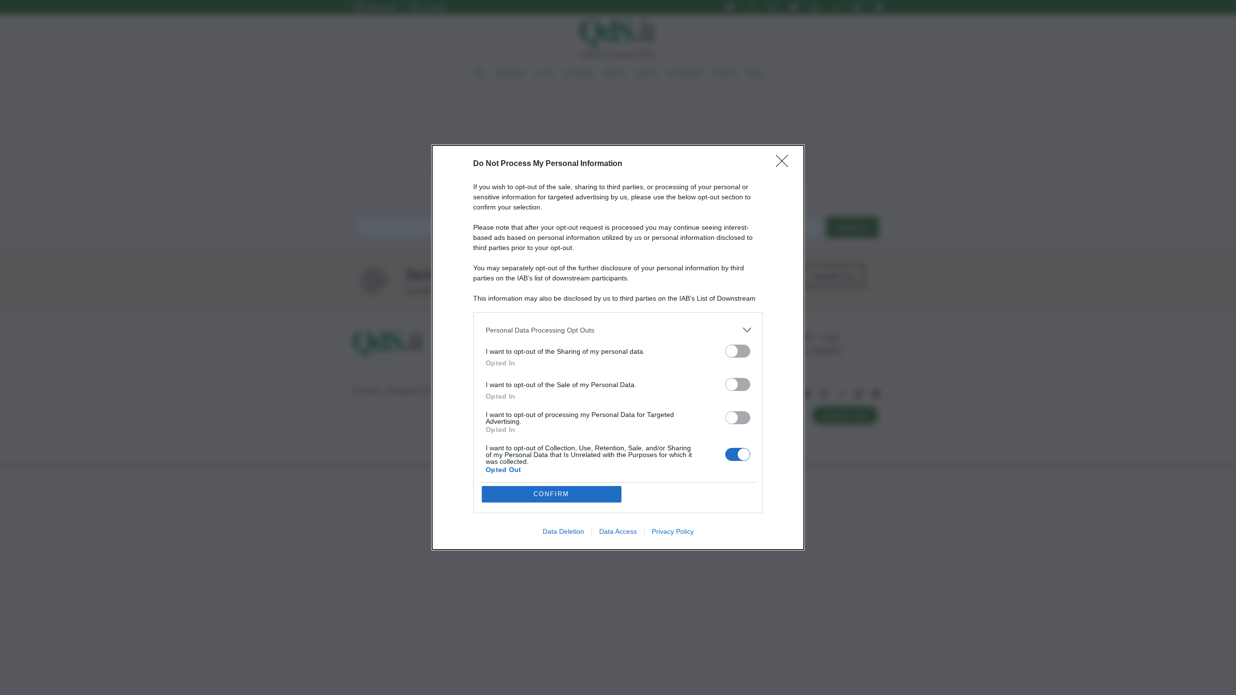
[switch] (737, 351)
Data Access (618, 531)
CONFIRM (551, 494)
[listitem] (618, 330)
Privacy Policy (673, 531)
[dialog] (618, 347)
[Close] (785, 164)
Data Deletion (563, 531)
